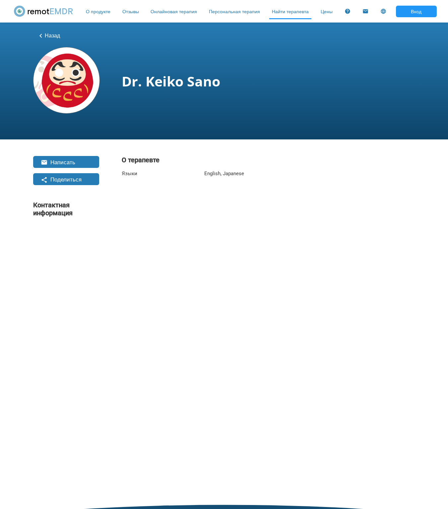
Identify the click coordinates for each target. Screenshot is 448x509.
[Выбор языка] (383, 11)
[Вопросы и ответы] (347, 11)
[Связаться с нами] (365, 11)
